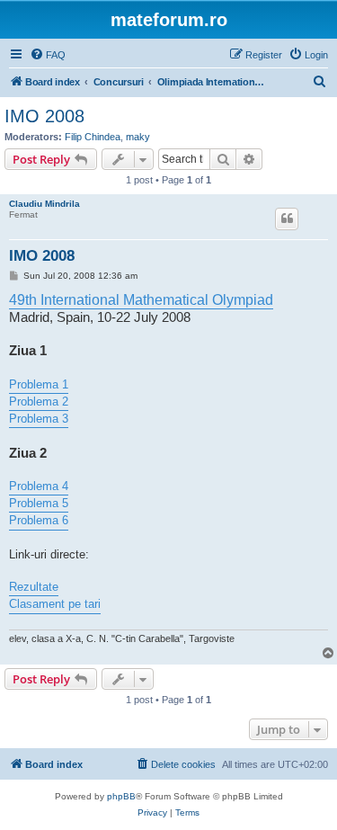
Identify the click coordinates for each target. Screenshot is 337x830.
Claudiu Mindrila (44, 204)
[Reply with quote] (286, 218)
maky (138, 136)
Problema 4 (38, 486)
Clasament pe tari (55, 604)
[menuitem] (48, 55)
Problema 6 (38, 520)
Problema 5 (38, 503)
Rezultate (33, 586)
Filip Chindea (92, 136)
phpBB (121, 796)
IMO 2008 (44, 116)
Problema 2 (38, 401)
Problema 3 (38, 418)
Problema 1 (38, 384)
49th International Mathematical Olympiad (141, 299)
